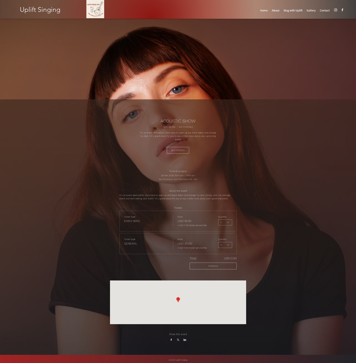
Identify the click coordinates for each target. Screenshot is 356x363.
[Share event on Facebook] (171, 340)
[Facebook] (342, 10)
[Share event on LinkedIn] (185, 340)
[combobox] (225, 222)
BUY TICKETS (178, 150)
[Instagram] (336, 10)
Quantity (222, 216)
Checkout (213, 266)
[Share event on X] (178, 340)
